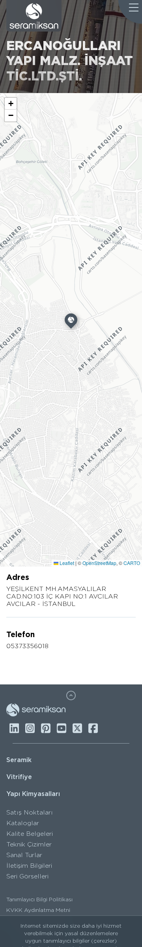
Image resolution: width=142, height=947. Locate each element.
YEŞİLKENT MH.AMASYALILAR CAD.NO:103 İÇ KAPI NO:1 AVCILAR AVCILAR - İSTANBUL (62, 596)
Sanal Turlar (24, 855)
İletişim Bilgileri (29, 865)
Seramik (19, 760)
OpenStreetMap (99, 562)
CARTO (131, 562)
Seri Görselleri (27, 876)
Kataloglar (22, 823)
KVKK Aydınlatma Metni (38, 910)
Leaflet (66, 562)
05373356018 (27, 646)
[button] (71, 321)
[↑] (71, 695)
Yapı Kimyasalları (33, 794)
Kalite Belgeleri (29, 833)
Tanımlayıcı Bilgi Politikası (39, 899)
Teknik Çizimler (29, 844)
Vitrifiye (19, 777)
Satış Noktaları (29, 812)
